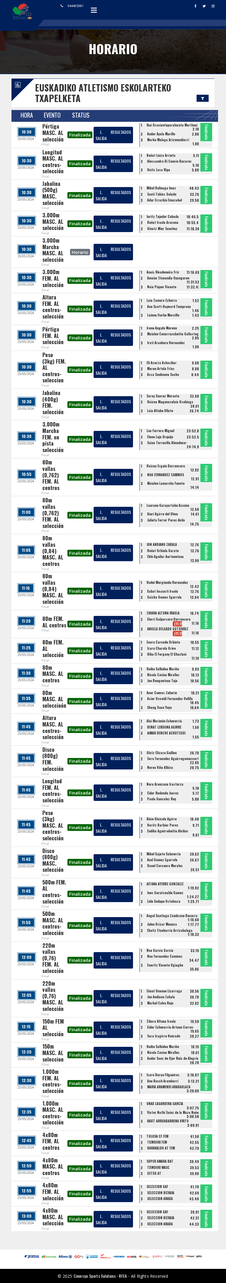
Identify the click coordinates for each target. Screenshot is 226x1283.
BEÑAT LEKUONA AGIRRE (164, 727)
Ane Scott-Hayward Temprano (169, 306)
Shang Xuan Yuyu (159, 707)
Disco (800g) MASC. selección (53, 860)
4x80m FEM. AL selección (53, 1191)
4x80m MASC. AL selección (53, 1217)
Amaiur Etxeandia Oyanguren (168, 278)
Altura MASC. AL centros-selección (53, 727)
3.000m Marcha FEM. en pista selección (53, 436)
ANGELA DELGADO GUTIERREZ (167, 628)
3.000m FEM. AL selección (53, 278)
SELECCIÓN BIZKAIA (160, 1192)
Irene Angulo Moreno (162, 328)
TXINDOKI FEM (157, 1142)
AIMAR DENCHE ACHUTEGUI (166, 733)
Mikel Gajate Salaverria (164, 854)
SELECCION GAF (157, 1186)
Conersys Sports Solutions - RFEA (100, 1276)
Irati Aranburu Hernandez (166, 342)
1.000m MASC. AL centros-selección (53, 1112)
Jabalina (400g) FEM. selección (53, 402)
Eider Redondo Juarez (163, 793)
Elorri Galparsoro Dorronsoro (168, 619)
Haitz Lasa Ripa (158, 169)
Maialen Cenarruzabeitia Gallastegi (173, 333)
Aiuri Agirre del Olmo (162, 513)
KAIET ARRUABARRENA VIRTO (168, 1121)
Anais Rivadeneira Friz (163, 272)
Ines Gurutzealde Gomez (165, 892)
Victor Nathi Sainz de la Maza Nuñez (173, 1112)
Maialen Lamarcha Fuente (166, 483)
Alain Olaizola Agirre (162, 819)
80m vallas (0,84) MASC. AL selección (53, 588)
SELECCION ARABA (160, 1198)
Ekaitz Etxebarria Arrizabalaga (169, 930)
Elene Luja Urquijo (160, 436)
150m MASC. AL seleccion (53, 1052)
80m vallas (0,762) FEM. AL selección (53, 512)
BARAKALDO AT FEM (161, 1148)
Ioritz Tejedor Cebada (163, 216)
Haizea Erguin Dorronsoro (166, 466)
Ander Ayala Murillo (161, 133)
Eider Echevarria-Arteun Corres (170, 1027)
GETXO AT (154, 1173)
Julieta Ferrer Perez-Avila (166, 520)
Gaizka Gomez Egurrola (164, 597)
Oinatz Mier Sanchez (162, 228)
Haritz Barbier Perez (162, 825)
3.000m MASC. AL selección (53, 221)
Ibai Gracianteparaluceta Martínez (172, 125)
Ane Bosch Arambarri (162, 1081)
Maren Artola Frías (161, 368)
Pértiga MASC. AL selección (53, 132)
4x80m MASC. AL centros (52, 1166)
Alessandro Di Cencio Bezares (169, 161)
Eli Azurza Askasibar (162, 362)
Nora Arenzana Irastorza (165, 784)
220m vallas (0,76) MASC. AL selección (53, 995)
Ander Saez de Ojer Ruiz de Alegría (172, 1058)
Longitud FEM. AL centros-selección (53, 790)
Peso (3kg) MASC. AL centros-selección (53, 825)
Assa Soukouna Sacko (163, 374)
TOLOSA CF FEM (157, 1136)
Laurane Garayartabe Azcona (168, 505)
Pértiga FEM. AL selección (53, 335)
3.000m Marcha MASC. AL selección (53, 249)
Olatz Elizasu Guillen (162, 752)
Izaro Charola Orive (161, 648)
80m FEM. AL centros (54, 622)
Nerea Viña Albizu (160, 767)
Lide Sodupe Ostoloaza (163, 901)
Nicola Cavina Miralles (163, 674)
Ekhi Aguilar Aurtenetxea (165, 556)
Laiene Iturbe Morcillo (163, 315)
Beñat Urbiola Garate (163, 550)
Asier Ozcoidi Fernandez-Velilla (170, 698)
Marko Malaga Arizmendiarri (168, 139)
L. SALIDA (101, 135)
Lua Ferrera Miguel (160, 430)
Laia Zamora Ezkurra (162, 300)
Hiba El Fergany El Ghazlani (166, 654)
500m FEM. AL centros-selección (54, 891)
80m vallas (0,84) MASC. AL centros (52, 550)
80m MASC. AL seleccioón (54, 699)
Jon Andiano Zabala (161, 996)
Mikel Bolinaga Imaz (161, 188)
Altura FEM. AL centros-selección (53, 306)
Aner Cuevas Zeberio (162, 692)
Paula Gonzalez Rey (161, 799)
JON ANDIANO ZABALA (162, 544)
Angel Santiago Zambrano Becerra (172, 915)
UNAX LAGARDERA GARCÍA (165, 1103)
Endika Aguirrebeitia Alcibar (167, 831)
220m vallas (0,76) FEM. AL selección (53, 958)
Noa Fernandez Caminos (164, 956)
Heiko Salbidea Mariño (163, 669)
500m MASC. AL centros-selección (53, 923)
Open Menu (94, 10)
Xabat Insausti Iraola (162, 591)
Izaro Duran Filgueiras (163, 1074)
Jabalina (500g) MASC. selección (53, 193)
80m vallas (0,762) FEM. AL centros (50, 474)
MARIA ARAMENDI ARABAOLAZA (168, 1086)
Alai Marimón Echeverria (164, 721)
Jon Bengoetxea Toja (162, 680)
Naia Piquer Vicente (161, 286)
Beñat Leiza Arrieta (161, 155)
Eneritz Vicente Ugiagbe (165, 965)
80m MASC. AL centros (52, 674)
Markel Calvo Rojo (160, 1003)
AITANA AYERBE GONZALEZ (165, 884)
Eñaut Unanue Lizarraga (164, 991)
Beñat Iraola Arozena (162, 222)
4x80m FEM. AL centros (50, 1141)
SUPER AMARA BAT (160, 1161)
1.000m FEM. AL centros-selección (53, 1081)
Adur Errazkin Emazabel (164, 200)
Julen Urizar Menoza (162, 924)
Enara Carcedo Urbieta (163, 642)
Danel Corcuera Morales (165, 865)
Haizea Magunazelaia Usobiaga (170, 401)
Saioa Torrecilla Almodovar (167, 442)
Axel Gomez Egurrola (162, 859)
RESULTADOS (121, 132)
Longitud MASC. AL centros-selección (53, 161)
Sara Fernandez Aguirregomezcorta (173, 758)
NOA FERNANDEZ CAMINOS (165, 474)
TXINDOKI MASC (158, 1167)
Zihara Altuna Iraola (161, 1021)
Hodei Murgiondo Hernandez (167, 582)
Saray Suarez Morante (163, 396)
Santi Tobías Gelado (161, 194)
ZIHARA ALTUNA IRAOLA (163, 613)
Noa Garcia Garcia (160, 950)
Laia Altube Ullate (160, 410)
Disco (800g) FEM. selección (53, 759)
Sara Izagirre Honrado (163, 1036)
